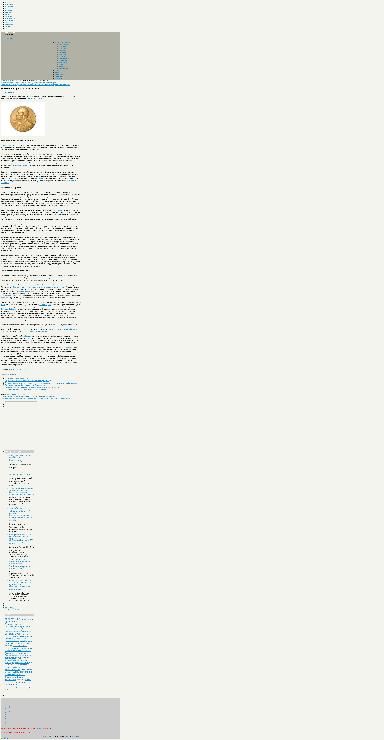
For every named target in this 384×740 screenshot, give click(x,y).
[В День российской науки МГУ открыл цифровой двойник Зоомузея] (21, 544)
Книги (57, 72)
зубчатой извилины (29, 331)
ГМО (26, 634)
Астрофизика (9, 629)
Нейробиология (12, 669)
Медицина (8, 14)
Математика (26, 655)
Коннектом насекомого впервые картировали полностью (21, 489)
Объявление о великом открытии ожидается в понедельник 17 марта (28, 83)
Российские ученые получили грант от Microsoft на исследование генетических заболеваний (41, 383)
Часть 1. (31, 99)
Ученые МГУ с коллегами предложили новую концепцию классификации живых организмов (20, 510)
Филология (20, 680)
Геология (9, 639)
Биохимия (10, 634)
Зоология (10, 643)
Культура (22, 653)
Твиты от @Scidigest (12, 609)
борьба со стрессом (25, 689)
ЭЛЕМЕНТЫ (9, 682)
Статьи (7, 22)
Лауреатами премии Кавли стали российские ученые (25, 385)
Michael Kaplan (45, 305)
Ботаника (19, 634)
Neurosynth (10, 257)
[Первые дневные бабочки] (19, 475)
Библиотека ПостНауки (21, 629)
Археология (9, 4)
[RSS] (10, 38)
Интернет (26, 643)
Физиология (10, 679)
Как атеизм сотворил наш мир (16, 379)
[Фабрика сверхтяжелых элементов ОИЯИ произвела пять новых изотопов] (21, 568)
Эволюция (19, 682)
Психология (9, 20)
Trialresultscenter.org (19, 165)
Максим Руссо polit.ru (17, 370)
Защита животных (25, 639)
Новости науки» (7, 81)
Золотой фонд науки (26, 641)
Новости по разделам (62, 42)
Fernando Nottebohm (9, 309)
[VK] (6, 38)
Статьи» (17, 81)
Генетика (16, 636)
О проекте (58, 78)
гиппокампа (41, 331)
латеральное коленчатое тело (30, 291)
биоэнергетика (23, 687)
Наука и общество (13, 394)
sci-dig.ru (41, 728)
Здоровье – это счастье (12, 641)
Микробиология (19, 660)
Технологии (9, 24)
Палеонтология (10, 18)
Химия (7, 28)
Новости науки (10, 32)
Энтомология (63, 68)
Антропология (9, 2)
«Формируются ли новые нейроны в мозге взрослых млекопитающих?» (40, 287)
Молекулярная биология (17, 662)
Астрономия (9, 6)
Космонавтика (11, 653)
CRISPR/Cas (10, 619)
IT (17, 619)
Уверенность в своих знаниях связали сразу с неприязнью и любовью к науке (20, 582)
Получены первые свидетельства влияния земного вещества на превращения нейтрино (35, 85)
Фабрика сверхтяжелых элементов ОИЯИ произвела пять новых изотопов (19, 561)
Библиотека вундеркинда (12, 631)
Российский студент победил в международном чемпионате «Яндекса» (32, 387)
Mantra (67, 736)
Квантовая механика (23, 648)
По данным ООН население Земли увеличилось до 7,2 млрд (28, 381)
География (8, 10)
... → (15, 485)
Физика (7, 26)
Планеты (9, 674)
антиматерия (14, 687)
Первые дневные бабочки (18, 473)
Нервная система (26, 669)
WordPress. (75, 736)
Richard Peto (40, 179)
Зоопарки (18, 643)
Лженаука (8, 12)
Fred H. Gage (26, 336)
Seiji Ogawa (58, 210)
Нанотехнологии (20, 665)
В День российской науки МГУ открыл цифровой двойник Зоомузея (20, 536)
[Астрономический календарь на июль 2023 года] (21, 461)
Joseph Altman (37, 285)
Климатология (12, 650)
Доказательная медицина (11, 145)
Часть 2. (37, 99)
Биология (8, 8)
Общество (8, 16)
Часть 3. (44, 99)
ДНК (15, 639)
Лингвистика (17, 655)
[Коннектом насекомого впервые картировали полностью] (21, 494)
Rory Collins (13, 179)
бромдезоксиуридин (9, 354)
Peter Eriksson (64, 347)
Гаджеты (8, 636)
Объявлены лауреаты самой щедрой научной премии (25, 390)
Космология (25, 650)
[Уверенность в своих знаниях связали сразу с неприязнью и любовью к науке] (21, 590)
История (9, 645)
